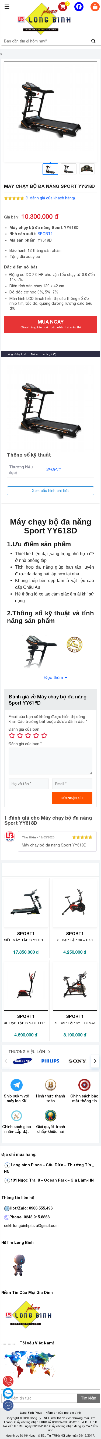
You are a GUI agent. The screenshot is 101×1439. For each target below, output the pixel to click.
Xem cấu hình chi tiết (50, 491)
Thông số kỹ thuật (16, 354)
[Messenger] (8, 1405)
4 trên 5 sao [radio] (36, 735)
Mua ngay (50, 324)
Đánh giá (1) (48, 354)
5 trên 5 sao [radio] (44, 735)
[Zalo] (8, 1393)
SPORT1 (45, 234)
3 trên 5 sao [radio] (28, 735)
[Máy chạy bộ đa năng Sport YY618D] (50, 107)
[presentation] (6, 1061)
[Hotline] (8, 1381)
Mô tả (34, 354)
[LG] (50, 1060)
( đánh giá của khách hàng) (50, 198)
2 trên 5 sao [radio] (20, 735)
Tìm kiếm (88, 1398)
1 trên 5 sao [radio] (12, 735)
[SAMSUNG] (22, 1060)
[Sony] (78, 1060)
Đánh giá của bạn (24, 729)
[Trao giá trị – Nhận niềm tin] (50, 19)
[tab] (16, 354)
